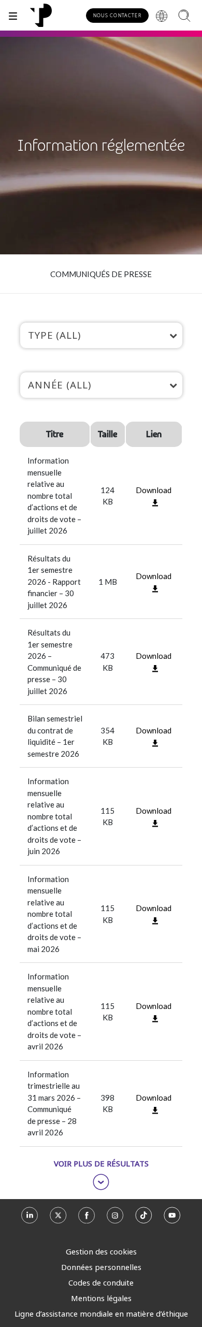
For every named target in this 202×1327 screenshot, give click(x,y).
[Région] (161, 15)
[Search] (184, 15)
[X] (58, 1218)
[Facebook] (86, 1218)
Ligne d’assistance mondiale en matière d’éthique (101, 1313)
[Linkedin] (29, 1218)
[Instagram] (115, 1218)
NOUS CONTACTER (117, 15)
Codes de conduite (101, 1282)
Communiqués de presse (101, 274)
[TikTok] (143, 1218)
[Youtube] (172, 1218)
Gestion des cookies (101, 1251)
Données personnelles (101, 1267)
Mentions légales (101, 1298)
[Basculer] (13, 15)
